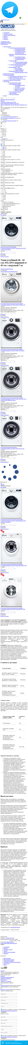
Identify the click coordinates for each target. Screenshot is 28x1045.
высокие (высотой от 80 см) (9, 116)
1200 (3, 148)
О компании (6, 32)
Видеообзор (13, 247)
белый (3, 138)
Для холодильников (14, 94)
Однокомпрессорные (20, 49)
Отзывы (5, 37)
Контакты (5, 39)
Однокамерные (13, 60)
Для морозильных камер (15, 82)
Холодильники (7, 46)
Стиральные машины (8, 75)
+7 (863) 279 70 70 (5, 19)
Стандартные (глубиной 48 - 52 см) (17, 76)
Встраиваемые (18, 68)
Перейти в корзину (5, 985)
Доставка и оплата (7, 34)
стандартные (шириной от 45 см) (10, 118)
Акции (5, 95)
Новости (5, 36)
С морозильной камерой (21, 63)
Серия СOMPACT (19, 69)
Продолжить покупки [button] (15, 985)
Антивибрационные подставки (20, 86)
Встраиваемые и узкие (14, 67)
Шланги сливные (19, 90)
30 (2, 484)
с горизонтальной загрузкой (9, 120)
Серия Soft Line (18, 66)
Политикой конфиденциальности (9, 943)
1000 (3, 147)
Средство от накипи (20, 88)
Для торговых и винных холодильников (15, 92)
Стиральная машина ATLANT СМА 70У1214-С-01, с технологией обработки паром (14, 399)
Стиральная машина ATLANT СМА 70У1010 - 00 (13, 304)
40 (3, 484)
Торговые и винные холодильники (12, 80)
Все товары (3, 214)
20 (1, 483)
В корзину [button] (3, 254)
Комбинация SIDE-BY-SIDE (16, 71)
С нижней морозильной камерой (17, 47)
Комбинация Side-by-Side (21, 72)
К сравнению (4, 303)
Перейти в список (5, 989)
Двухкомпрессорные (20, 50)
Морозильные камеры (8, 73)
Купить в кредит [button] (5, 256)
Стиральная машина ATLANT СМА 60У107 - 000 (13, 609)
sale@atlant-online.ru (15, 927)
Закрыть (3, 970)
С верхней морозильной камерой (17, 64)
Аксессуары (6, 81)
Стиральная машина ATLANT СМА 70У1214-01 (12, 350)
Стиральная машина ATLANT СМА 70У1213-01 (12, 448)
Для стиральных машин (15, 84)
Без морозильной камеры (21, 62)
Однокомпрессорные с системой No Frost (20, 52)
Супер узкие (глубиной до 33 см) (17, 78)
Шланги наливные (19, 89)
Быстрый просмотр (5, 247)
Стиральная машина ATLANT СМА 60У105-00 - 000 (13, 565)
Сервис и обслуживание (9, 35)
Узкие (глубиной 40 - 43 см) (16, 77)
